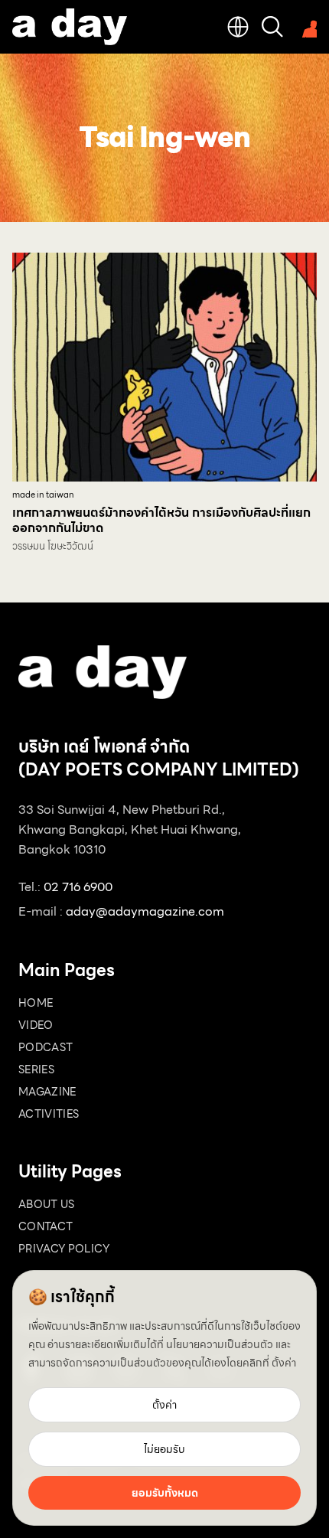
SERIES (36, 1069)
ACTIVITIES (49, 1113)
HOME (35, 1002)
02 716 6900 (78, 886)
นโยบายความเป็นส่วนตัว (219, 1344)
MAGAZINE (47, 1091)
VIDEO (36, 1025)
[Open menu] (306, 27)
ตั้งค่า (284, 1362)
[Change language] (237, 26)
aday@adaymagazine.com (145, 911)
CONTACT (45, 1226)
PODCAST (45, 1047)
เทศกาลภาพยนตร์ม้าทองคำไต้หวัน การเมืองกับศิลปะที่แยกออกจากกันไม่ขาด (161, 520)
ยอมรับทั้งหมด (165, 1492)
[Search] (272, 27)
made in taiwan (43, 495)
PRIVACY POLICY (63, 1248)
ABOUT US (46, 1204)
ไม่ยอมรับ (164, 1449)
